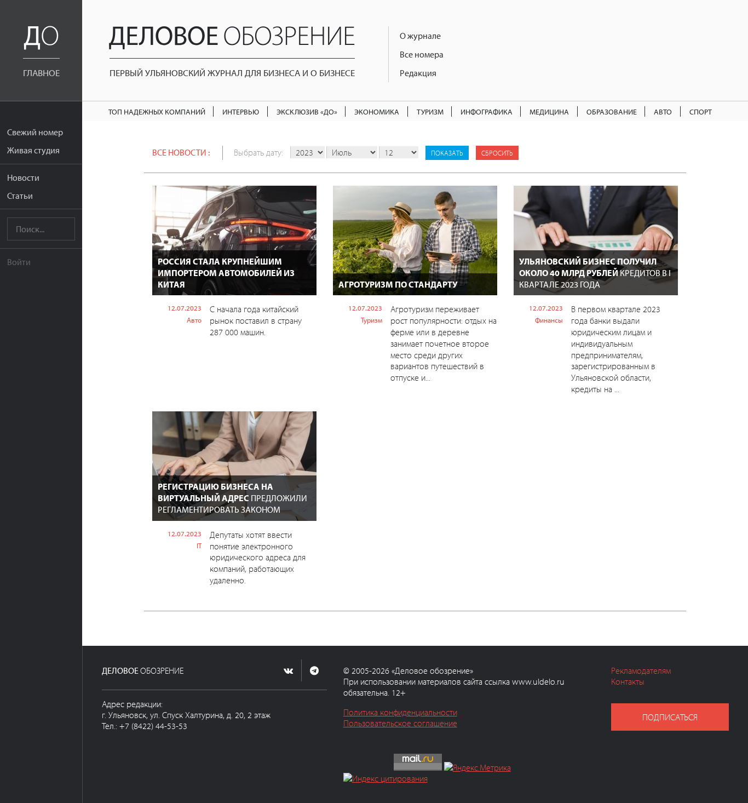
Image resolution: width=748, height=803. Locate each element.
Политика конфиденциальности (400, 712)
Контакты (628, 681)
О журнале (420, 35)
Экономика (376, 111)
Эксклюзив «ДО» (307, 111)
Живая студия (33, 150)
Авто (663, 111)
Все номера (422, 54)
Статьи (20, 195)
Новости (23, 177)
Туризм (430, 111)
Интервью (240, 111)
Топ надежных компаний (156, 111)
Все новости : (181, 152)
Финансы (549, 320)
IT (199, 545)
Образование (611, 111)
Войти (19, 261)
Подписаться (670, 717)
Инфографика (487, 111)
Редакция (418, 72)
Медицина (549, 111)
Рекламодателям (641, 670)
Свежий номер (35, 132)
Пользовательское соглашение (400, 723)
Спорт (700, 111)
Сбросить (497, 152)
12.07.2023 (185, 307)
